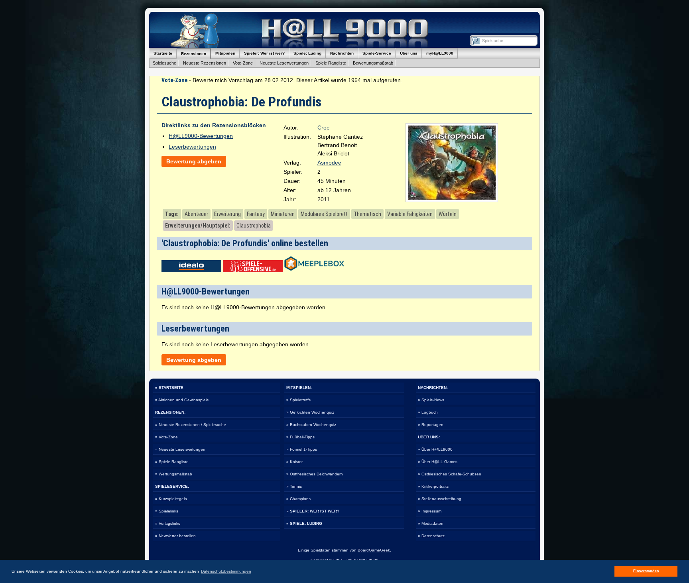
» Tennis (294, 486)
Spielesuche (164, 63)
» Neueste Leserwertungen (180, 449)
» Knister (294, 461)
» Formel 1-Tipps (301, 449)
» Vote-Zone (166, 437)
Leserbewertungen (192, 146)
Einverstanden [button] (646, 571)
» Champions (298, 499)
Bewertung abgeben (193, 161)
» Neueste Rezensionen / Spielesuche (190, 424)
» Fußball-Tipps (300, 437)
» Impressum (429, 511)
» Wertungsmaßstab (173, 474)
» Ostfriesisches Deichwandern (314, 474)
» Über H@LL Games (437, 461)
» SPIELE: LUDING (304, 523)
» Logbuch (428, 412)
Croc (323, 127)
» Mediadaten (430, 523)
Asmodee (329, 162)
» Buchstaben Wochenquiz (311, 424)
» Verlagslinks (167, 523)
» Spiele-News (431, 400)
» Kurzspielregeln (171, 499)
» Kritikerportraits (433, 486)
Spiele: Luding (307, 53)
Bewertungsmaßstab (373, 63)
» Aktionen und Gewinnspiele (182, 400)
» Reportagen (430, 424)
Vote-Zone (243, 63)
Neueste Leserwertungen (284, 63)
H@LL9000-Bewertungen (201, 136)
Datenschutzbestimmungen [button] (226, 571)
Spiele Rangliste (330, 63)
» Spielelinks (166, 511)
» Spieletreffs (298, 400)
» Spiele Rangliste (172, 461)
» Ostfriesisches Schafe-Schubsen (449, 474)
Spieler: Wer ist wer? (264, 53)
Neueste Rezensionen (204, 63)
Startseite (163, 53)
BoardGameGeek (374, 550)
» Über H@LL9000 (435, 449)
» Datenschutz (431, 536)
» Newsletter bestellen (175, 536)
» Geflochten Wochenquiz (310, 412)
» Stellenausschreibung (439, 499)
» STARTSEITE (169, 387)
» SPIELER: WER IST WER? (312, 511)
